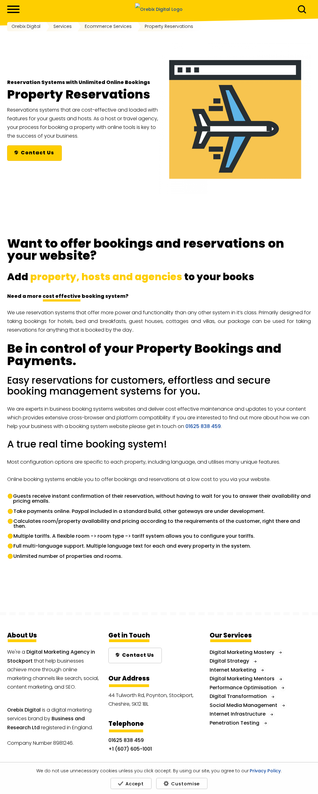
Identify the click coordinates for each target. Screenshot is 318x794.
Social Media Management (243, 705)
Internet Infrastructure (238, 713)
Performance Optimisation (243, 687)
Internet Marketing (233, 669)
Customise (185, 783)
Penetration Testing (234, 722)
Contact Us (37, 152)
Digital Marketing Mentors (242, 678)
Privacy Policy (265, 771)
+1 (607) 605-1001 (130, 748)
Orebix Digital (24, 709)
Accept (134, 783)
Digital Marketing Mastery (242, 652)
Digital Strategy (229, 660)
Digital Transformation (238, 696)
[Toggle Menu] (13, 9)
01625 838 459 (203, 426)
